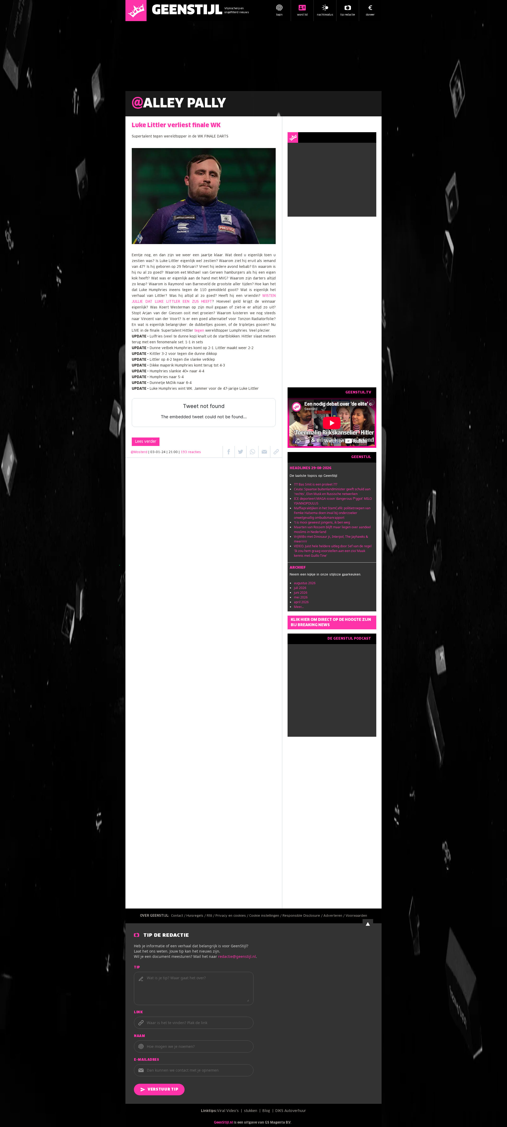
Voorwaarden (356, 915)
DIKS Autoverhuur (290, 1111)
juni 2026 (300, 592)
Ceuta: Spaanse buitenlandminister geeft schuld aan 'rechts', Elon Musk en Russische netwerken (332, 491)
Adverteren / (334, 915)
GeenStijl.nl (223, 1122)
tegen (199, 330)
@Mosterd (139, 452)
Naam (139, 1036)
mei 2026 (301, 597)
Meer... (299, 607)
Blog (266, 1111)
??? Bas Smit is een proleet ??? (315, 484)
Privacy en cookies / (232, 915)
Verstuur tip (163, 1089)
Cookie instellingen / (266, 915)
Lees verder (145, 442)
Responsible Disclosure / (303, 915)
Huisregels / (196, 915)
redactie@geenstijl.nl (237, 956)
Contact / (178, 915)
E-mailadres (146, 1060)
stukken (250, 1111)
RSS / (211, 915)
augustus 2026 (305, 583)
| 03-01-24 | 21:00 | (174, 452)
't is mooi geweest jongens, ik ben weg (322, 522)
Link (138, 1012)
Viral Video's (228, 1111)
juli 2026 (300, 588)
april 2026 (301, 602)
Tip (137, 967)
